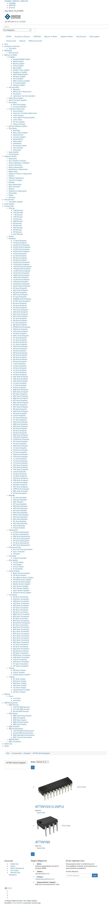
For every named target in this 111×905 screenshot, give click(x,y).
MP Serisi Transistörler (21, 653)
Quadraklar (12, 556)
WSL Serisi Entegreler (20, 491)
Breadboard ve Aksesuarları (18, 169)
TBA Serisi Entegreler (20, 446)
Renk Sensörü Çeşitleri (21, 588)
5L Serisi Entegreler (20, 256)
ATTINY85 (42, 842)
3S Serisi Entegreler (20, 253)
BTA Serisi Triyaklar (19, 681)
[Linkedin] (9, 895)
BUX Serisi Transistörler (21, 640)
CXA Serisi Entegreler (20, 312)
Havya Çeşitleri (18, 111)
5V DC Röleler (18, 569)
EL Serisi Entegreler (20, 323)
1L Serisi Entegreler (20, 240)
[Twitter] (9, 893)
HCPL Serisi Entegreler (21, 335)
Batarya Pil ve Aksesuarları (22, 91)
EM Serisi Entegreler (20, 325)
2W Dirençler (17, 223)
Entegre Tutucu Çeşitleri (21, 70)
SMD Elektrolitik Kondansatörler (24, 735)
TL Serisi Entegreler (20, 459)
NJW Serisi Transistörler (21, 657)
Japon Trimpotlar (19, 551)
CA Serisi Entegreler (20, 305)
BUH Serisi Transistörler (21, 627)
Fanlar (11, 696)
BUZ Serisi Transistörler (21, 642)
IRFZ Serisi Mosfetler (20, 519)
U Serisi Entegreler (19, 472)
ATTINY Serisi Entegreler (21, 301)
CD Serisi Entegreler (20, 307)
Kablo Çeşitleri (94, 36)
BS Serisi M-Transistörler (21, 623)
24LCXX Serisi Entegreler (21, 247)
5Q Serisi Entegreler (20, 260)
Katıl (94, 875)
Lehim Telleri (17, 120)
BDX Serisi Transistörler (21, 616)
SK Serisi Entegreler (20, 431)
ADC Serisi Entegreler (20, 290)
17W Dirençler (18, 217)
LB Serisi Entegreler (20, 368)
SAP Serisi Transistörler (21, 662)
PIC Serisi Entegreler (20, 418)
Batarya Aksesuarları (16, 167)
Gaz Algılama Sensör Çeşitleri (23, 577)
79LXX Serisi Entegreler (21, 279)
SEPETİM (12, 5)
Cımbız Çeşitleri (18, 66)
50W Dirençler (18, 228)
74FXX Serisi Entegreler (21, 264)
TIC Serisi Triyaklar (19, 687)
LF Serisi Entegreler (20, 372)
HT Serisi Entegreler (20, 338)
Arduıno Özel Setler (15, 165)
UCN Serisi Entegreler (20, 478)
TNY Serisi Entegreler (20, 465)
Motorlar (11, 189)
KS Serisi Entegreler (20, 361)
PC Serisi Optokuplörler (21, 543)
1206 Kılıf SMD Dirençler (21, 707)
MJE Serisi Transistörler (21, 649)
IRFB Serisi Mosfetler (20, 506)
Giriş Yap (12, 7)
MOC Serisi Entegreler (20, 402)
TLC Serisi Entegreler (20, 461)
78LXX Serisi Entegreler (21, 273)
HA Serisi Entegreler (20, 333)
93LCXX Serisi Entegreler (21, 286)
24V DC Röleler (18, 567)
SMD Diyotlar (13, 713)
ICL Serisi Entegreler (20, 344)
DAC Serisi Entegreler (20, 314)
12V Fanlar (17, 698)
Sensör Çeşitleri (14, 571)
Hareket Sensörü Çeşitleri (22, 582)
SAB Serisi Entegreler (20, 424)
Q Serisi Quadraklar (20, 558)
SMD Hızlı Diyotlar (19, 718)
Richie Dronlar (13, 53)
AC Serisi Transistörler (20, 608)
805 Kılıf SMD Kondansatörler (23, 733)
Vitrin (6, 44)
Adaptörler (16, 89)
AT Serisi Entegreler (20, 297)
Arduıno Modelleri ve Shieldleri (19, 163)
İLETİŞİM (22, 22)
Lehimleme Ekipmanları (17, 109)
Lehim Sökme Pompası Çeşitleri (24, 117)
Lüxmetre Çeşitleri (19, 137)
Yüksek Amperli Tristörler (21, 675)
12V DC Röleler (18, 562)
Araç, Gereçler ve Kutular (17, 161)
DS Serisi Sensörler (19, 575)
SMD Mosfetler (14, 739)
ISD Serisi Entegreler (20, 355)
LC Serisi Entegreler (20, 370)
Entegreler (12, 238)
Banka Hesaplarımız (17, 868)
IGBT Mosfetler (18, 502)
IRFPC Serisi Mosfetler (21, 515)
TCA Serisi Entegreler (20, 450)
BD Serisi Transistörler (20, 612)
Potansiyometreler (15, 547)
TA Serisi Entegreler (20, 443)
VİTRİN (8, 36)
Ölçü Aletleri (13, 128)
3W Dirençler (17, 225)
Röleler (11, 195)
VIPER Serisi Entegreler (21, 489)
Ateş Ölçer (16, 130)
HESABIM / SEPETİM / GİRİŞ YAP (16, 1)
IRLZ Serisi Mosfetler (20, 523)
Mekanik (22, 41)
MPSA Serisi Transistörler (21, 655)
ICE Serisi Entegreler (20, 342)
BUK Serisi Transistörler (21, 629)
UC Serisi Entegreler (20, 476)
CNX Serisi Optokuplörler (21, 536)
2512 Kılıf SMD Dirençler (21, 709)
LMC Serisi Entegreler (20, 377)
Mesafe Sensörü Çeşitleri (21, 584)
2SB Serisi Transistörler (21, 601)
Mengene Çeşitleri (19, 76)
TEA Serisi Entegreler (20, 456)
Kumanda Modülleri (19, 107)
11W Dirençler (18, 215)
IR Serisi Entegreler (19, 351)
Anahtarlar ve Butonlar (22, 36)
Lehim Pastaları (18, 115)
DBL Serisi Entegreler (20, 316)
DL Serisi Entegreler (20, 318)
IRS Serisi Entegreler (20, 353)
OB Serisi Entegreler (20, 413)
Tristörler (12, 668)
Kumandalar (13, 102)
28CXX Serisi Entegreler (21, 251)
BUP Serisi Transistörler (21, 633)
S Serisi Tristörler (19, 672)
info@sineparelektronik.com (44, 879)
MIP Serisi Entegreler (20, 400)
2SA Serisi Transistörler (21, 599)
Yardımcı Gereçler (19, 124)
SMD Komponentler (35, 41)
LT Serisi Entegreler (20, 385)
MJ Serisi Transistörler (20, 646)
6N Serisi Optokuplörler (21, 534)
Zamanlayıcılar (14, 154)
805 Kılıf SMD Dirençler (21, 711)
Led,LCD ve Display (15, 180)
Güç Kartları (17, 94)
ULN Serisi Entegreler (20, 482)
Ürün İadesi (14, 870)
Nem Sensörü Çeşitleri (20, 586)
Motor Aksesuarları (15, 184)
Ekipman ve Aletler (50, 36)
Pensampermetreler (20, 145)
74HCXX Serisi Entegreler (22, 269)
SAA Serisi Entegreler (20, 422)
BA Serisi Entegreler (20, 303)
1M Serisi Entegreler (20, 243)
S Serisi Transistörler (20, 659)
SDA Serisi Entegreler (20, 426)
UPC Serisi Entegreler (20, 487)
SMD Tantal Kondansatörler (22, 737)
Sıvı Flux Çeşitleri (19, 122)
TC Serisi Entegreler (20, 448)
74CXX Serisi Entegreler (21, 262)
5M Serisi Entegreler (20, 258)
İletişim (6, 746)
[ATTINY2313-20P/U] (55, 787)
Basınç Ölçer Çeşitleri (20, 133)
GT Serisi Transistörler (20, 644)
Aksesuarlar (13, 158)
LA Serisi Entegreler (20, 366)
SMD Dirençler (14, 705)
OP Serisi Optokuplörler (21, 541)
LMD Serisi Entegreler (20, 379)
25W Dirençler (18, 221)
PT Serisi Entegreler (20, 420)
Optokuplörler (13, 530)
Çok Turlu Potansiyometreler (23, 549)
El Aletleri (12, 57)
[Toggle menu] (3, 33)
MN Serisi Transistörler (21, 651)
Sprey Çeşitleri (14, 152)
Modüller (12, 182)
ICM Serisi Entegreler (20, 346)
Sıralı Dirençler (18, 234)
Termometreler (18, 148)
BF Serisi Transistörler (20, 618)
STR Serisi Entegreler (20, 437)
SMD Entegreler (14, 726)
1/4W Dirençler (18, 212)
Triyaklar (12, 677)
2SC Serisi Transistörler (21, 603)
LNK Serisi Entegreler (20, 381)
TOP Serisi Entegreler (20, 467)
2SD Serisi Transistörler (21, 605)
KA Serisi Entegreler (20, 357)
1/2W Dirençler (18, 210)
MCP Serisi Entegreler (20, 396)
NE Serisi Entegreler (20, 409)
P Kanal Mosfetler (19, 528)
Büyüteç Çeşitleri (18, 63)
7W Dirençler (17, 232)
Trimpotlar (16, 554)
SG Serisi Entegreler (20, 428)
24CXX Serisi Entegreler (21, 245)
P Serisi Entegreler (19, 415)
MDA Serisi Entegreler (20, 398)
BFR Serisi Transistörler (21, 621)
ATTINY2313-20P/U (49, 806)
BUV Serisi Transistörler (21, 638)
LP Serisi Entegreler (20, 383)
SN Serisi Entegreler (20, 433)
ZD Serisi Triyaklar (19, 692)
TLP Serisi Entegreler (20, 463)
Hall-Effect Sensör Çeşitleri (22, 580)
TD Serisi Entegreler (20, 452)
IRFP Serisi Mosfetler (20, 513)
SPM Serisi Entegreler (20, 435)
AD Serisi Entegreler (20, 288)
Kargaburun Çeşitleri (20, 72)
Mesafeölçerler (18, 139)
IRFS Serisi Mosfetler (20, 517)
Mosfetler (12, 495)
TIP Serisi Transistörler (21, 666)
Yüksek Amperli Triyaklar (21, 690)
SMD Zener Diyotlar (20, 724)
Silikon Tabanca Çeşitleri (21, 81)
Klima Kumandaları (19, 104)
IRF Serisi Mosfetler (20, 504)
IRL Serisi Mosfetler (19, 521)
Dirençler (12, 208)
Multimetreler (17, 141)
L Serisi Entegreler (19, 364)
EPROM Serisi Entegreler (21, 327)
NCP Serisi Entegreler (20, 407)
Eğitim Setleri (13, 171)
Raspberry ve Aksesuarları (18, 191)
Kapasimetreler (18, 135)
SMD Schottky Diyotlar (20, 722)
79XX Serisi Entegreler (21, 282)
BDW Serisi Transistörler (21, 614)
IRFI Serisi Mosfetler (20, 510)
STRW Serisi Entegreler (21, 439)
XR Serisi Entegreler (20, 493)
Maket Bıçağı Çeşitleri (20, 74)
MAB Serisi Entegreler (20, 389)
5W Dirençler (17, 230)
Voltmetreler (17, 150)
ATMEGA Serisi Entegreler (22, 299)
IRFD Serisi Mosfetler (20, 508)
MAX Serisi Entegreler (20, 392)
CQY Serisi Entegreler (20, 310)
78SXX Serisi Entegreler (21, 275)
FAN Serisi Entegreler (20, 329)
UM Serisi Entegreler (20, 484)
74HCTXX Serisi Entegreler (22, 266)
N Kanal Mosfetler (19, 526)
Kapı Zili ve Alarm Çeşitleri (18, 100)
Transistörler (13, 595)
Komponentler (11, 41)
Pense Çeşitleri (18, 79)
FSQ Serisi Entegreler (20, 331)
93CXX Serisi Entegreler (21, 284)
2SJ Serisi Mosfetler (20, 497)
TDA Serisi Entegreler (20, 454)
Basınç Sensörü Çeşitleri (21, 573)
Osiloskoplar (17, 143)
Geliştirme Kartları (67, 36)
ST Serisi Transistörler (20, 664)
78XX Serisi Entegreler (21, 277)
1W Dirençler (17, 219)
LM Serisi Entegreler (20, 374)
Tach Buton (12, 48)
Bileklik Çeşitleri (18, 61)
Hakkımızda (8, 744)
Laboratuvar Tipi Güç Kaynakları (24, 96)
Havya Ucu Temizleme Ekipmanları (25, 113)
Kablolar (11, 176)
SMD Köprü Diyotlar (20, 720)
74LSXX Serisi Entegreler (21, 271)
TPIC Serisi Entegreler (20, 469)
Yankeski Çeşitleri (19, 85)
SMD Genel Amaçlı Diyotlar (22, 716)
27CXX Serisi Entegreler (21, 249)
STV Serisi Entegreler (20, 441)
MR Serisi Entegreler (20, 405)
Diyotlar (11, 236)
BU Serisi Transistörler (20, 625)
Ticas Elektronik (18, 903)
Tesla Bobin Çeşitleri (16, 202)
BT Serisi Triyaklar (19, 679)
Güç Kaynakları (14, 87)
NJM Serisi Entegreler (20, 411)
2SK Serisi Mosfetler (20, 500)
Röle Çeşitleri (13, 560)
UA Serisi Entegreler (20, 474)
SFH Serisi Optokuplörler (21, 545)
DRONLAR (37, 36)
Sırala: (33, 762)
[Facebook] (9, 891)
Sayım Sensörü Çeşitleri (21, 590)
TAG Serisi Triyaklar (20, 685)
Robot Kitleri (13, 193)
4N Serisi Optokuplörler (21, 532)
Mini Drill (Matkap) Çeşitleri (18, 126)
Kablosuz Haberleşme (16, 178)
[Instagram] (9, 897)
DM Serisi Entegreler (20, 320)
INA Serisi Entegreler (20, 348)
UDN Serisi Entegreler (20, 480)
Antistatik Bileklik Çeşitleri (21, 59)
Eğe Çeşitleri (17, 68)
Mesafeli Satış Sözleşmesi (14, 873)
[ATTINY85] (47, 825)
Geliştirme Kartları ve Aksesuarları (20, 174)
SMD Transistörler (15, 741)
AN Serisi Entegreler (20, 292)
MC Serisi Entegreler (20, 394)
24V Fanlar (17, 700)
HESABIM (12, 3)
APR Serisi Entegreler (20, 294)
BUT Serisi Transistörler (21, 636)
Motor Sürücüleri (14, 186)
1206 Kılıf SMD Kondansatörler (23, 731)
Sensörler (12, 197)
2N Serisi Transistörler (20, 597)
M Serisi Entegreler (19, 387)
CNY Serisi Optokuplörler (21, 538)
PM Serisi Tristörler (19, 670)
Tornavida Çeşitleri (19, 83)
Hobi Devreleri (81, 36)
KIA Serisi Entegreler (20, 359)
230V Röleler (17, 564)
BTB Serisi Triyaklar (19, 683)
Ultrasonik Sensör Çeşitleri (22, 592)
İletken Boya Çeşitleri (16, 98)
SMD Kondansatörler (16, 728)
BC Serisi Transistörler (20, 610)
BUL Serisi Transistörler (21, 631)
